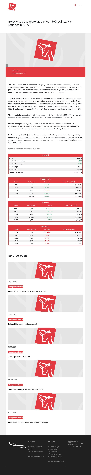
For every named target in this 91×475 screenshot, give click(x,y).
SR (75, 5)
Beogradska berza (16, 287)
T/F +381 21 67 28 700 (35, 452)
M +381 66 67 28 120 (55, 457)
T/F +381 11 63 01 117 (54, 454)
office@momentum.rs (36, 456)
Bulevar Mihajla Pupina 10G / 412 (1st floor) (53, 449)
